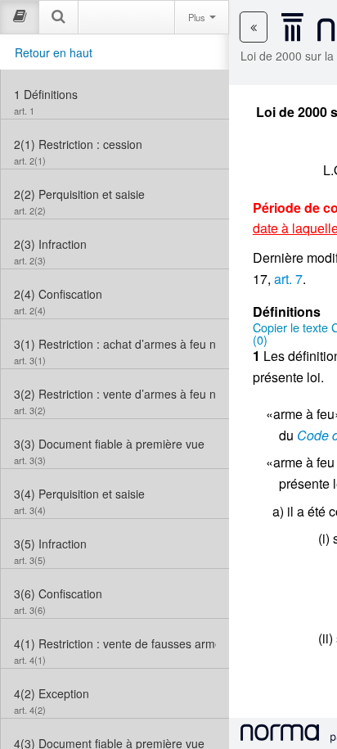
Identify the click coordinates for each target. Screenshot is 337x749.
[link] (115, 94)
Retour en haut (53, 52)
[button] (253, 27)
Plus (198, 17)
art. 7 (288, 278)
